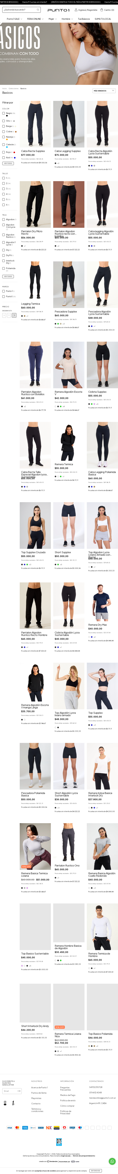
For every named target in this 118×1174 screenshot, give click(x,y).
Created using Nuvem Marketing (35, 58)
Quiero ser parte (35, 48)
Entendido (95, 1171)
